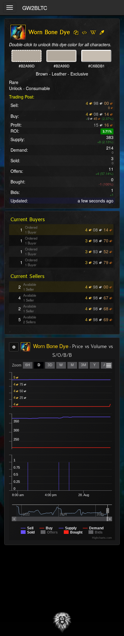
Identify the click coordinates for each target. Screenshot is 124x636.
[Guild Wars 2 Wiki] (93, 32)
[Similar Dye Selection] (102, 32)
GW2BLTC (34, 7)
